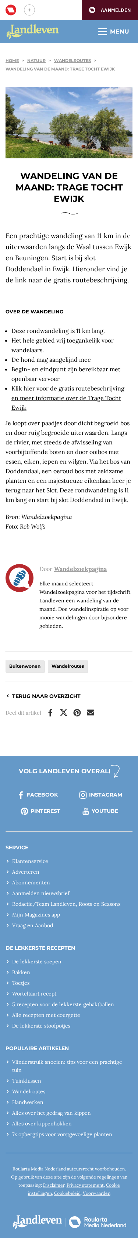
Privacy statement (85, 1185)
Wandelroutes (72, 60)
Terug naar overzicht (46, 696)
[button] (110, 10)
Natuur (36, 60)
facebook (42, 794)
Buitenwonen (24, 666)
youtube (105, 811)
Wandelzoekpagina (80, 568)
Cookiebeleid (67, 1193)
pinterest (45, 811)
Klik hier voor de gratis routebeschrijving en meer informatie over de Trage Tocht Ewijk (67, 398)
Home (12, 60)
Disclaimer (53, 1185)
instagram (105, 794)
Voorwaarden (96, 1193)
